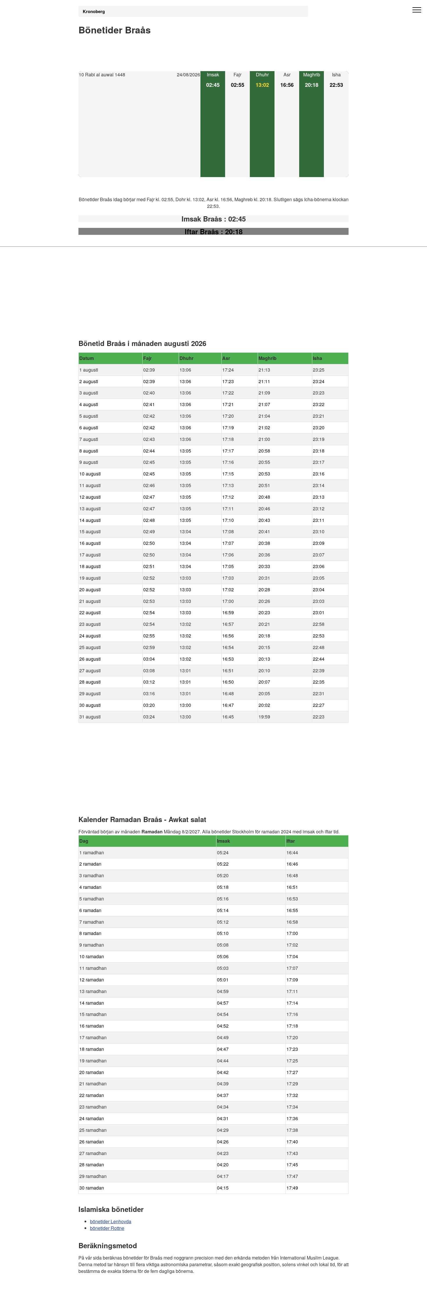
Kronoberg (94, 11)
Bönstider (113, 1288)
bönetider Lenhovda (110, 1221)
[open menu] (416, 10)
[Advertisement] (139, 127)
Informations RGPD (98, 1299)
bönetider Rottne (107, 1228)
